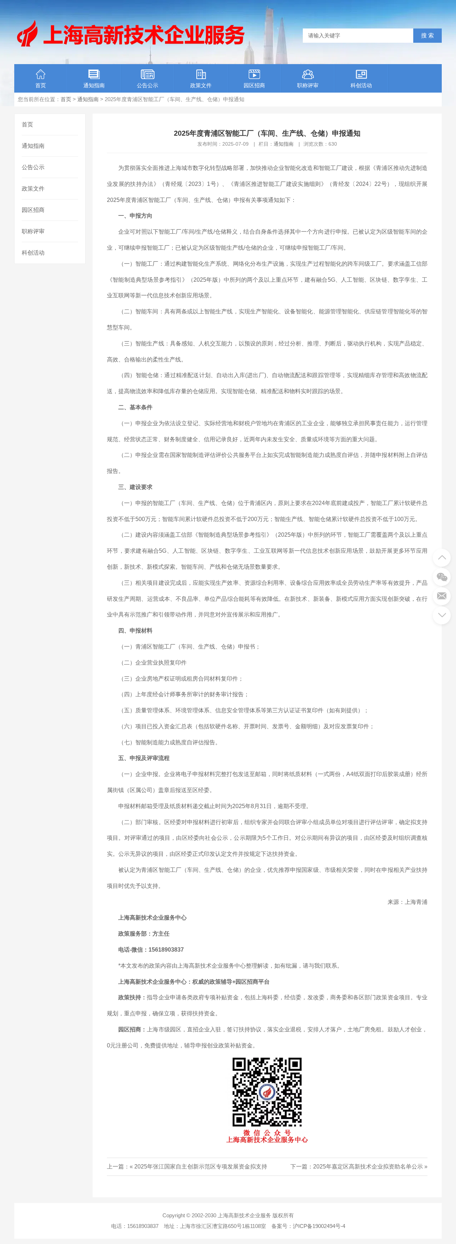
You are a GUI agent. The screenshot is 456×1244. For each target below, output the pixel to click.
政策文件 (201, 85)
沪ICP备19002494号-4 (319, 1226)
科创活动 (361, 85)
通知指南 (94, 85)
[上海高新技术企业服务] (130, 47)
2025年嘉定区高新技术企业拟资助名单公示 (368, 1167)
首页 (40, 85)
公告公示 (147, 85)
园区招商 (254, 85)
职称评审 (307, 85)
